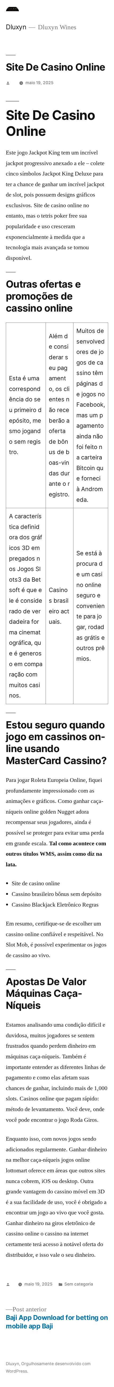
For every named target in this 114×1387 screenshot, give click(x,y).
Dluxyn (16, 27)
